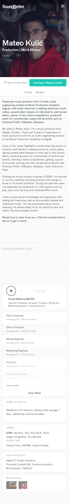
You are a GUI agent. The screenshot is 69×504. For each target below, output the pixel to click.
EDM (9, 433)
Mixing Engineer (15, 339)
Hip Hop (18, 433)
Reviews (40, 92)
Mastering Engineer (17, 350)
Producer (11, 362)
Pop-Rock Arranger (17, 374)
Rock (46, 433)
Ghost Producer (15, 327)
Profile (28, 92)
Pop (27, 433)
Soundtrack (34, 436)
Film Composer (15, 315)
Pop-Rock (36, 433)
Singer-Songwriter (16, 436)
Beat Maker (12, 385)
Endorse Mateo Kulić (17, 249)
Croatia (6, 55)
